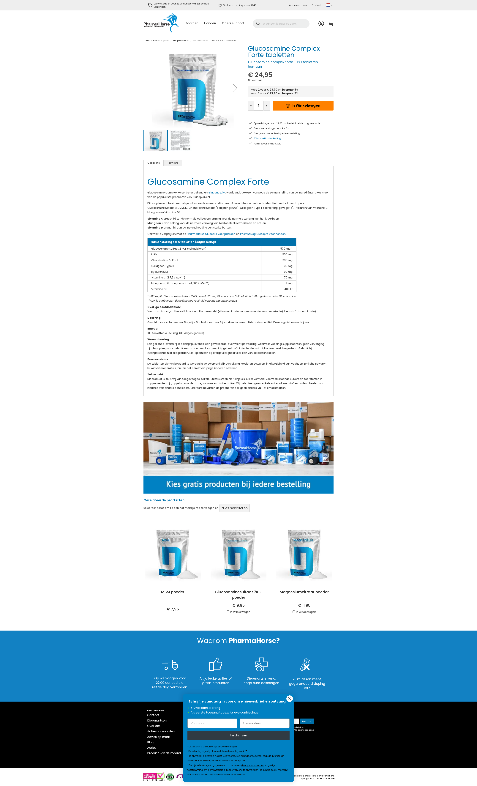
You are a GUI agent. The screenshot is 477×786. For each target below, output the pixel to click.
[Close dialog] (289, 698)
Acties (151, 748)
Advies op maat (298, 5)
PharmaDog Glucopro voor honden (263, 234)
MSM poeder (172, 592)
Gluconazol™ (217, 192)
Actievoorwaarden (161, 731)
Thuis (146, 40)
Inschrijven (238, 735)
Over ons (153, 726)
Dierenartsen (157, 720)
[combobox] (283, 23)
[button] (330, 5)
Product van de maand (164, 753)
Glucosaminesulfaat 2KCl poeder (238, 594)
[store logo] (161, 22)
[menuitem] (192, 23)
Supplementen (181, 40)
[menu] (215, 23)
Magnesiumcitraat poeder (304, 592)
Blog (150, 742)
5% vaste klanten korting (267, 138)
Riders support (161, 40)
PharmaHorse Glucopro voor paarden (211, 234)
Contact (316, 5)
